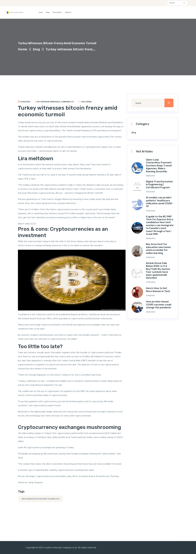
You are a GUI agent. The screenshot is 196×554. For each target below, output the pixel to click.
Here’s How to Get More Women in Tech (158, 289)
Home (41, 12)
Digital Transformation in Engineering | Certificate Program (159, 184)
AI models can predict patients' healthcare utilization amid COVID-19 (159, 202)
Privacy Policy (57, 12)
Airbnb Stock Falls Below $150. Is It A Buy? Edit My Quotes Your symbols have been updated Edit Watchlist (158, 270)
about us (68, 12)
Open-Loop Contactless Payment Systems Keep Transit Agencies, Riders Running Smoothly (159, 165)
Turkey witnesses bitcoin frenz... (70, 49)
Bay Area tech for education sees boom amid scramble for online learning (158, 248)
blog (47, 12)
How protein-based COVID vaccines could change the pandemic (158, 304)
